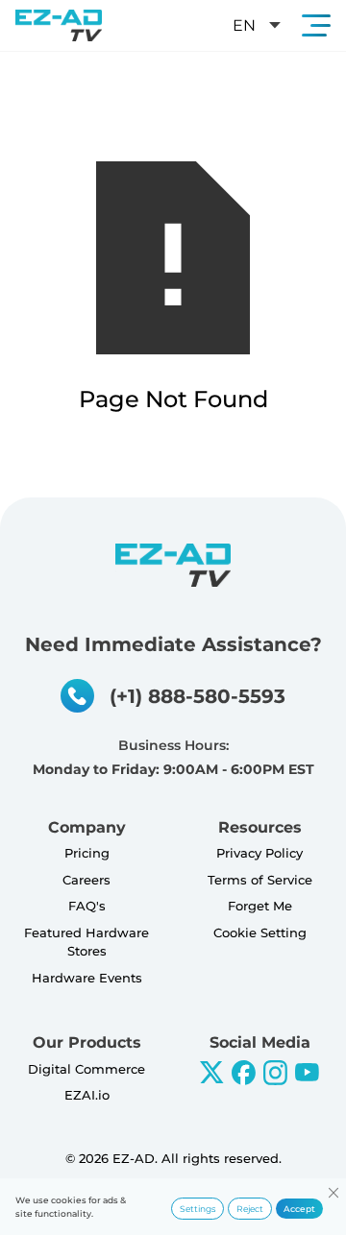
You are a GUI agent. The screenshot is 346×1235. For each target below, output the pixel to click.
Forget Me (260, 905)
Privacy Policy (259, 852)
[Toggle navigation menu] (316, 25)
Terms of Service (260, 879)
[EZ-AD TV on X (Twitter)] (212, 1071)
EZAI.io (87, 1094)
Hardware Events (87, 977)
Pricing (87, 852)
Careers (86, 879)
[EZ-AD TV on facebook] (244, 1072)
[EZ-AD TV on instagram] (275, 1072)
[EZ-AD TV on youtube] (307, 1071)
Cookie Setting (260, 932)
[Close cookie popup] (333, 1191)
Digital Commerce (86, 1069)
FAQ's (87, 905)
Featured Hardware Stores (86, 942)
